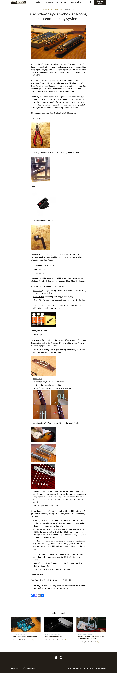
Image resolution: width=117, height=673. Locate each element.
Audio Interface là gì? (53, 636)
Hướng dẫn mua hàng (50, 2)
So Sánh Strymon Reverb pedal (25, 636)
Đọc (33, 639)
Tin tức (37, 2)
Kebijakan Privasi (77, 668)
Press (69, 668)
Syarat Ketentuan (89, 668)
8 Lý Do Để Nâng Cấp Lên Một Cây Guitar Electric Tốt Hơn (91, 637)
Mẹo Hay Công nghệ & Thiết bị (71, 2)
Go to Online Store (101, 668)
